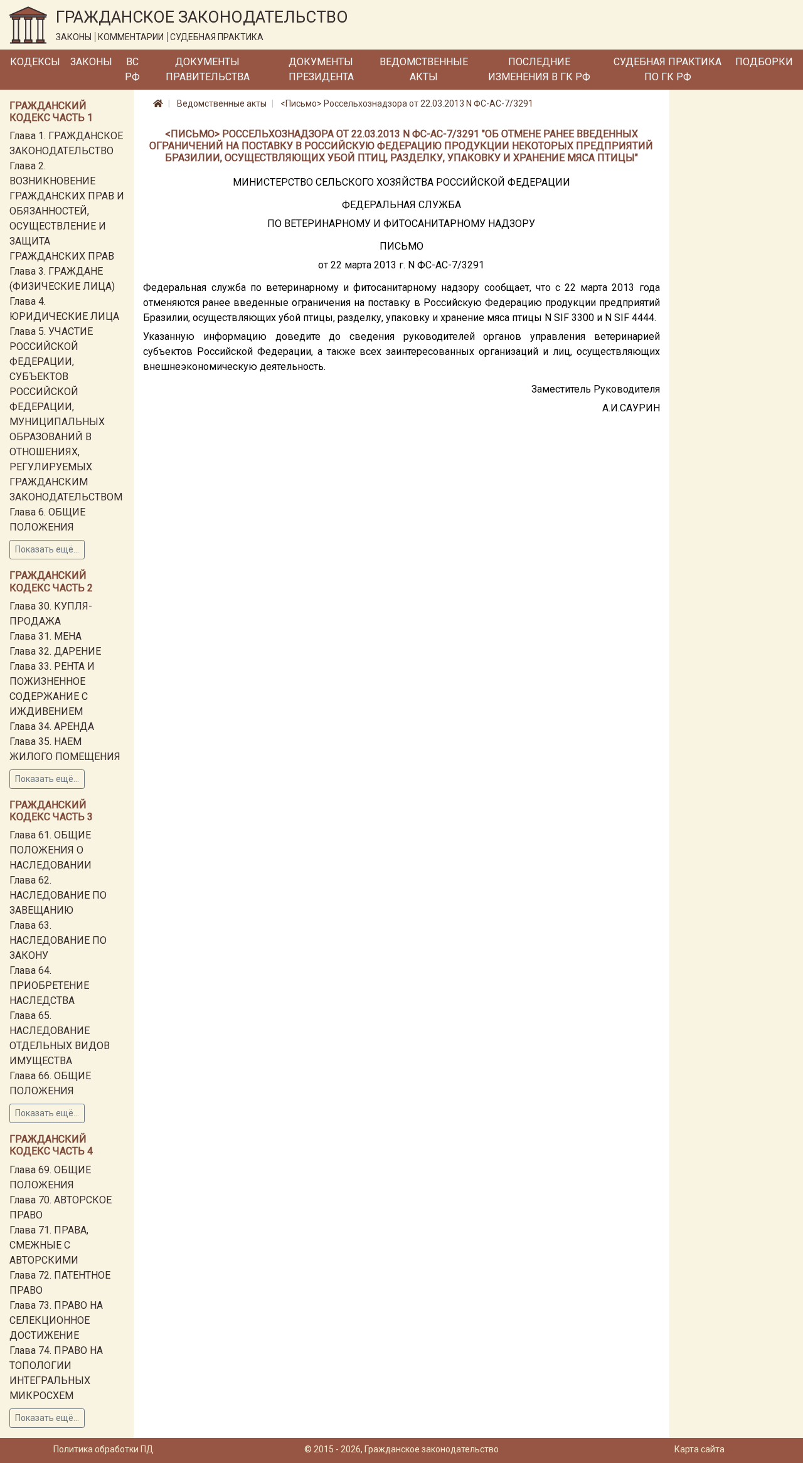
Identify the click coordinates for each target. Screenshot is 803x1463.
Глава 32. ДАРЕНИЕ (55, 651)
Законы (91, 62)
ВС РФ (132, 69)
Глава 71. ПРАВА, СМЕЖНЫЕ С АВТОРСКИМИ (48, 1245)
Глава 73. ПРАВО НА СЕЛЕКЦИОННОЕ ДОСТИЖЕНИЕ (56, 1320)
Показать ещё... (47, 549)
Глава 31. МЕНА (45, 636)
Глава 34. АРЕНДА (51, 726)
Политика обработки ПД (103, 1449)
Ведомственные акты (424, 69)
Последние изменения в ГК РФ (539, 69)
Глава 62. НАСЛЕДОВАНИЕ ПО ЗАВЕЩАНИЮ (58, 895)
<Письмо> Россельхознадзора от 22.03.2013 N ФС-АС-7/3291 (406, 103)
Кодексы (35, 62)
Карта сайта (699, 1449)
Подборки (764, 62)
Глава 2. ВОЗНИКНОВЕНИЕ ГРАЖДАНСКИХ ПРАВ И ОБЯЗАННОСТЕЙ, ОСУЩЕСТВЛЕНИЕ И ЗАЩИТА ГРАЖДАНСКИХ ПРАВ (66, 211)
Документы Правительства (208, 69)
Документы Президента (321, 69)
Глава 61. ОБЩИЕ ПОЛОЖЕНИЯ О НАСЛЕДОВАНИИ (50, 850)
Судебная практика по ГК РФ (667, 69)
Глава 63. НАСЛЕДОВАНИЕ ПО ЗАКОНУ (58, 940)
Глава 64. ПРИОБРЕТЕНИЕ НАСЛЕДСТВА (49, 985)
